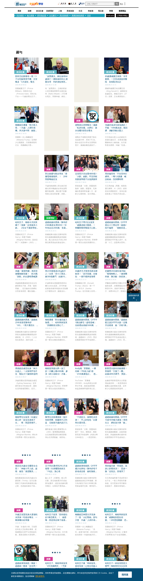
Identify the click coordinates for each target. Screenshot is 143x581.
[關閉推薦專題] (141, 279)
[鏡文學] (72, 4)
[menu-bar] (125, 3)
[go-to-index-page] (20, 3)
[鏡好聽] (62, 4)
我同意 (125, 574)
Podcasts (110, 15)
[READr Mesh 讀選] (81, 4)
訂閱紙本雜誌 (122, 15)
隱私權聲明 (39, 576)
